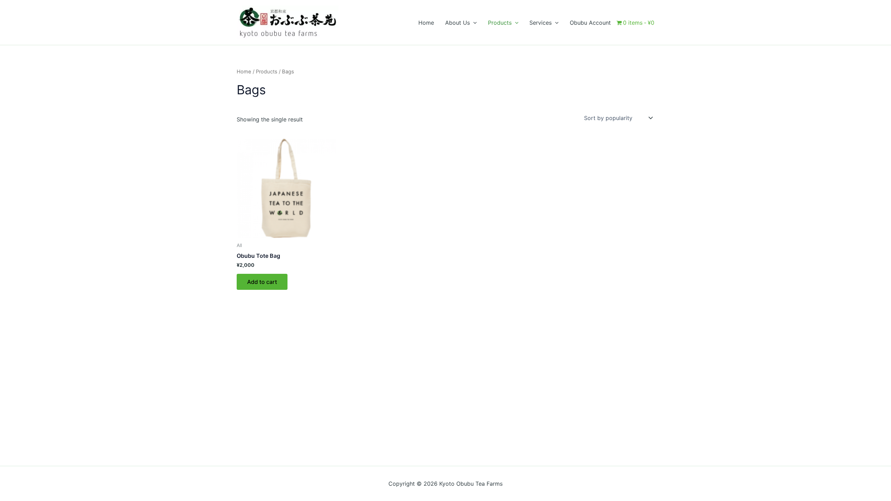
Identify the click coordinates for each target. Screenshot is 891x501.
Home (426, 22)
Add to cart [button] (262, 281)
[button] (473, 23)
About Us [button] (457, 22)
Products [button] (500, 22)
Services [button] (540, 22)
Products (266, 72)
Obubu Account (590, 22)
